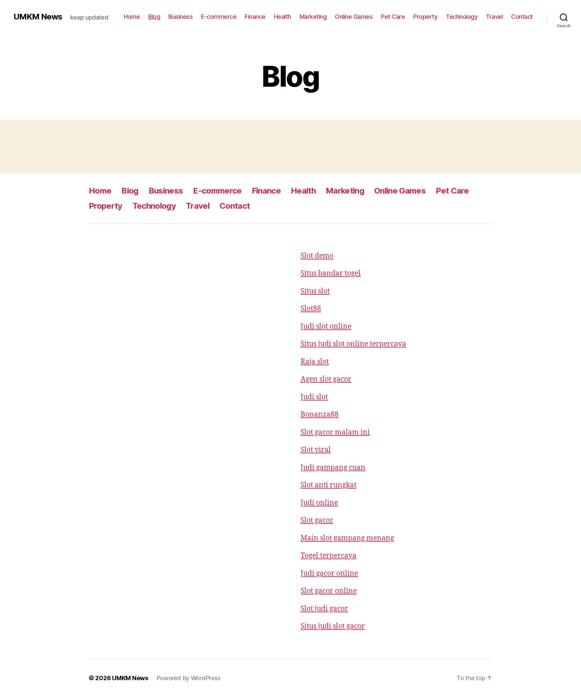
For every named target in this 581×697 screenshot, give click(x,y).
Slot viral (316, 449)
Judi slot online (326, 326)
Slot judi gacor (324, 608)
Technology (461, 16)
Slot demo (317, 255)
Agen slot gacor (326, 379)
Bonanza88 (320, 414)
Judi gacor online (329, 573)
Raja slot (315, 361)
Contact (522, 16)
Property (425, 16)
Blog (154, 16)
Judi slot (314, 397)
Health (282, 16)
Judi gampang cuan (333, 467)
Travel (494, 16)
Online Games (354, 16)
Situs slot (315, 291)
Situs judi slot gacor (333, 626)
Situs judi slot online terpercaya (353, 343)
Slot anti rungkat (328, 485)
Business (180, 16)
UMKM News (37, 17)
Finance (255, 16)
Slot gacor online (329, 591)
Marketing (313, 16)
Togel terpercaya (328, 555)
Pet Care (393, 16)
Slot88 (311, 308)
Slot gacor (317, 520)
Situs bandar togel (331, 273)
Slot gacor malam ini (335, 432)
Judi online (319, 502)
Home (132, 16)
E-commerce (218, 16)
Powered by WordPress (188, 678)
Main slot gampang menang (347, 538)
